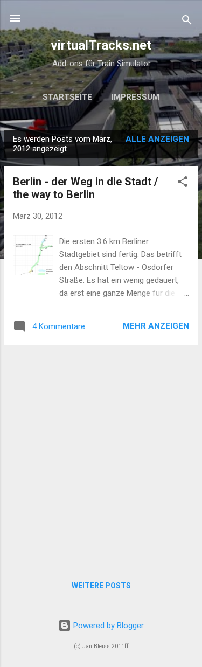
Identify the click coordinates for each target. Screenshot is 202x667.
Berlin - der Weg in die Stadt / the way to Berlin (85, 188)
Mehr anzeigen (156, 326)
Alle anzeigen (157, 139)
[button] (182, 183)
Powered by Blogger (107, 625)
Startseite (67, 97)
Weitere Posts (101, 585)
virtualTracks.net (101, 45)
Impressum (135, 97)
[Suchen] (186, 21)
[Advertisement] (101, 455)
